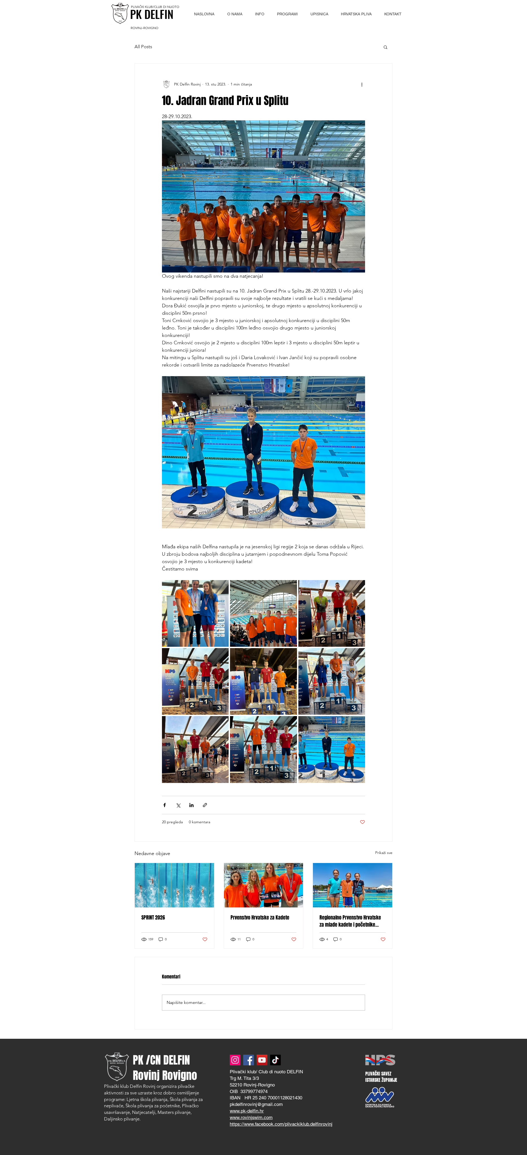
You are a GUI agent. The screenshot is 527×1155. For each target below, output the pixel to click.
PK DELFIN (151, 14)
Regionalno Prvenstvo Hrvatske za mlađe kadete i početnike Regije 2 (350, 921)
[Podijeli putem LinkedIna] (191, 805)
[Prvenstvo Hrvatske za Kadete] (263, 885)
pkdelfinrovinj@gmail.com (256, 1104)
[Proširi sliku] (195, 613)
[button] (234, 14)
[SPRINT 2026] (174, 885)
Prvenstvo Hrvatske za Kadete (260, 917)
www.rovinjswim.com (251, 1117)
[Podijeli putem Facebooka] (164, 805)
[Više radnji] (361, 84)
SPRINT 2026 (153, 917)
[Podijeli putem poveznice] (205, 805)
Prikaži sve (384, 852)
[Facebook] (248, 1060)
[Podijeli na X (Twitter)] (178, 805)
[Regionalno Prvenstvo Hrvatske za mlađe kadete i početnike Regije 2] (352, 885)
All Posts (143, 46)
